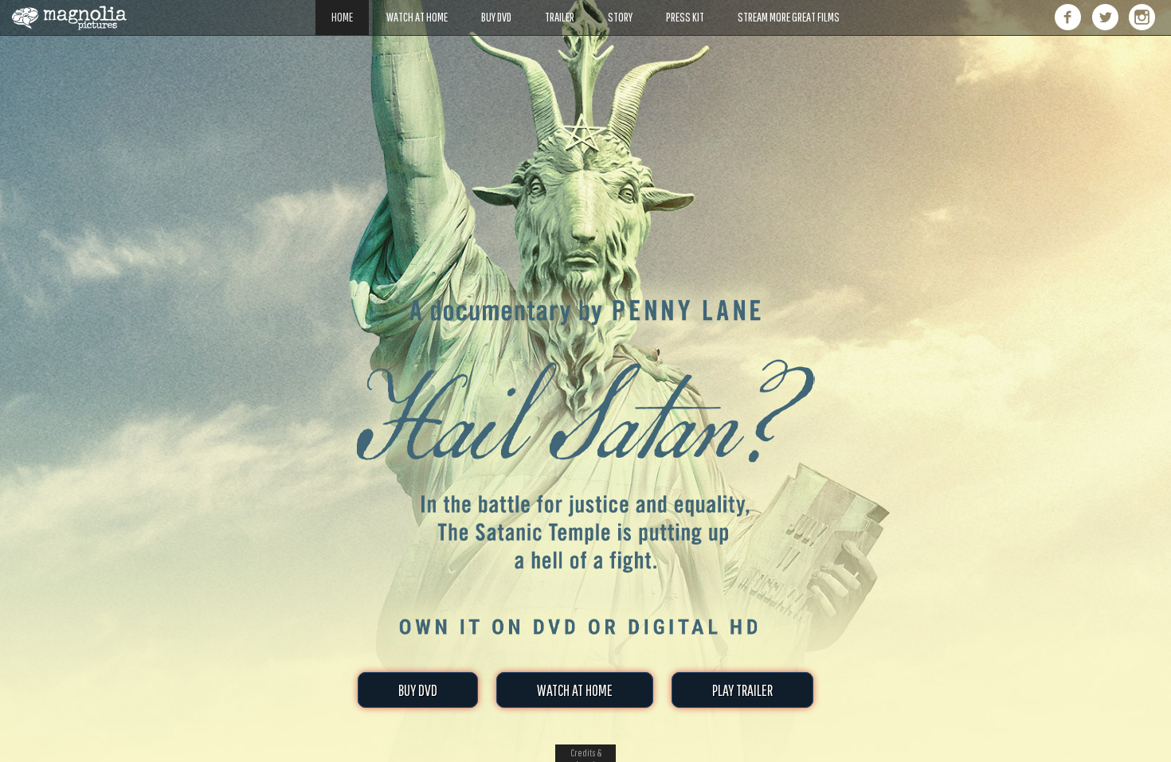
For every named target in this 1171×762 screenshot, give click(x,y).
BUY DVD (417, 690)
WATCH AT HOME (575, 690)
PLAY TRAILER (742, 690)
